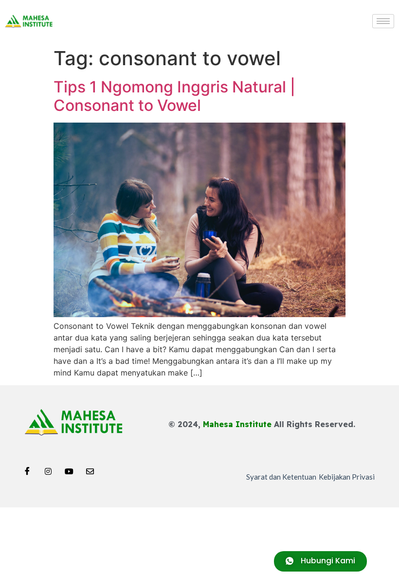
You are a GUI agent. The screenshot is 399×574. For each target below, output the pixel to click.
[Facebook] (27, 468)
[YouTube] (69, 468)
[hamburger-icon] (383, 21)
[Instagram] (48, 468)
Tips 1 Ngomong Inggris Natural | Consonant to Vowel (174, 96)
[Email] (90, 468)
